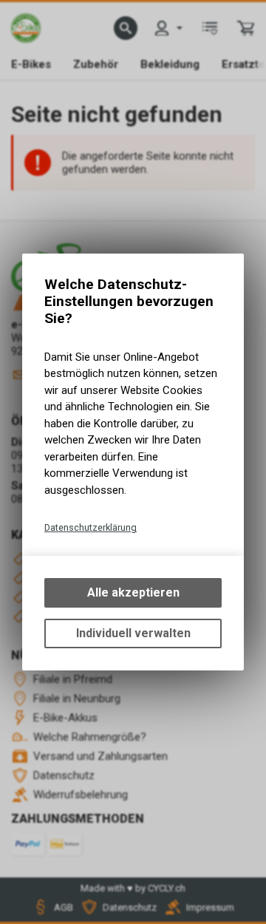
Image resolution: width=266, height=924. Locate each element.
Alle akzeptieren (133, 592)
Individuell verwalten (133, 633)
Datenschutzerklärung (90, 527)
